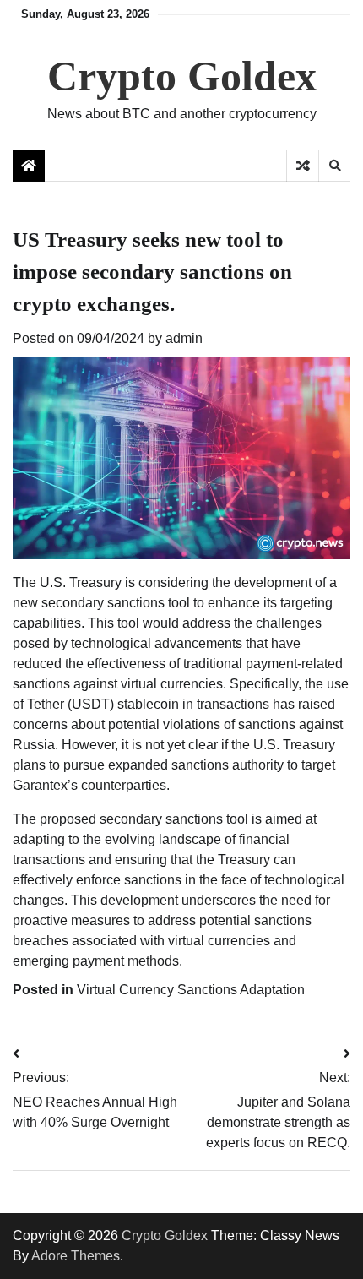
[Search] (334, 166)
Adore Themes (75, 1256)
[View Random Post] (302, 166)
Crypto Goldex (182, 76)
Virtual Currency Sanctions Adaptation (191, 989)
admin (184, 338)
